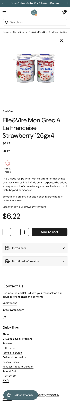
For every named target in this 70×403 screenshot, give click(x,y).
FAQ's (6, 380)
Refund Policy (11, 371)
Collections (18, 32)
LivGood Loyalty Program (17, 338)
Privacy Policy (11, 362)
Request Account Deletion (18, 366)
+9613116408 (10, 303)
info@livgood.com (13, 310)
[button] (64, 12)
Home (5, 32)
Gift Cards (8, 348)
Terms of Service (12, 352)
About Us (8, 334)
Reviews (7, 343)
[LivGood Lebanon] (34, 12)
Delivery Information (14, 357)
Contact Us (9, 376)
